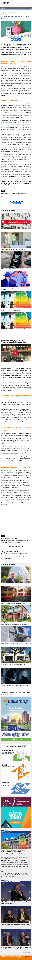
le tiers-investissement (21, 193)
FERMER (28, 957)
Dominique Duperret (5, 538)
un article (8, 137)
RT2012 (3, 475)
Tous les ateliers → (26, 952)
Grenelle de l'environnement (7, 540)
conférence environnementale (8, 193)
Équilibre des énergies (13, 389)
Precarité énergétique (19, 195)
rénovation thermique (6, 197)
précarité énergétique (7, 122)
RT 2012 (2, 542)
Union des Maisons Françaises (12, 542)
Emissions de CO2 (15, 538)
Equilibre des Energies (5, 3)
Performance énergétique (7, 195)
